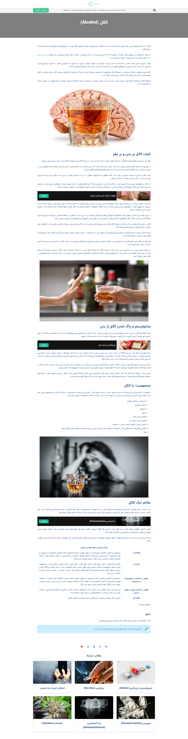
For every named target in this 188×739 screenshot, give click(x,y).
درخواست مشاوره (41, 10)
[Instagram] (88, 646)
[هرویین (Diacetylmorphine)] (136, 697)
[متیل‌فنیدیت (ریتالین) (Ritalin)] (136, 662)
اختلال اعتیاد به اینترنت (52, 688)
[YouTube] (82, 646)
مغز (123, 178)
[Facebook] (106, 646)
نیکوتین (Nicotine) (94, 688)
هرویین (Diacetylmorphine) (136, 723)
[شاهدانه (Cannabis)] (52, 697)
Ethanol (108, 55)
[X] (100, 646)
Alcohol (143, 46)
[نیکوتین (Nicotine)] (94, 662)
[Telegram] (94, 646)
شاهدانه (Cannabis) (52, 723)
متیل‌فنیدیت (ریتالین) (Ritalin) (135, 688)
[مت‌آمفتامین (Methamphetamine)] (94, 697)
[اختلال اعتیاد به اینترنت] (52, 662)
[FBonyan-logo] (94, 4)
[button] (154, 10)
